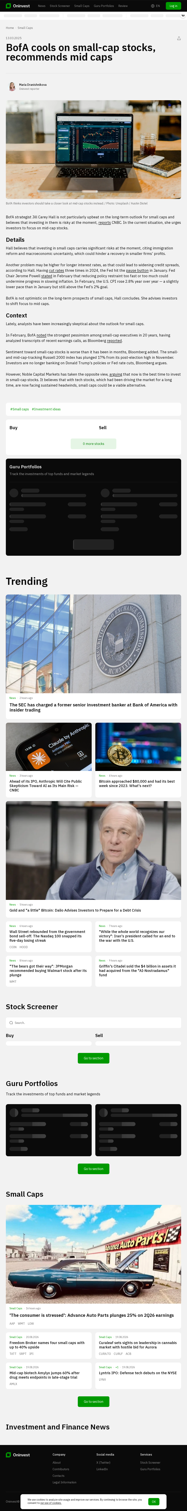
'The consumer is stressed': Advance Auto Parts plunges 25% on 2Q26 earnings (91, 1315)
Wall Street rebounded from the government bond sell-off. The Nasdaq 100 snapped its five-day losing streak (47, 936)
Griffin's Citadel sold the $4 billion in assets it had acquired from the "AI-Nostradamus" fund (137, 970)
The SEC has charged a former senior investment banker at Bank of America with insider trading (93, 707)
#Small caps (19, 409)
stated (46, 275)
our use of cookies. (51, 1503)
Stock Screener (60, 6)
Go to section (93, 1058)
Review (123, 6)
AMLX (13, 1384)
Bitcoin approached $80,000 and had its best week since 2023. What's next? (137, 783)
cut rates (56, 270)
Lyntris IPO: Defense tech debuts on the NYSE (138, 1372)
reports (104, 222)
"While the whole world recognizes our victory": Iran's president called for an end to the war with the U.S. (137, 936)
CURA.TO (105, 1354)
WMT (12, 981)
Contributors (61, 1469)
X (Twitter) (103, 1462)
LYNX (102, 1379)
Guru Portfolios (104, 6)
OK (154, 1502)
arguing (115, 374)
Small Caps (81, 6)
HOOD (24, 947)
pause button (137, 270)
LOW (31, 1323)
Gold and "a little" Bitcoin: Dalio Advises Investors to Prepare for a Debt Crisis (75, 910)
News (41, 6)
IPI (31, 1354)
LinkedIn (102, 1469)
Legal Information (64, 1482)
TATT (12, 1354)
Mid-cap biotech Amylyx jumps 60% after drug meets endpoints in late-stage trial (44, 1375)
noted (41, 335)
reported (114, 340)
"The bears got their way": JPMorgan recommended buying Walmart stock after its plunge (48, 970)
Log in (173, 6)
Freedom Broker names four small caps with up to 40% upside (47, 1345)
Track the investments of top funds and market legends (53, 1094)
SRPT (22, 1354)
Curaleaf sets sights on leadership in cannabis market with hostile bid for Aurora (138, 1345)
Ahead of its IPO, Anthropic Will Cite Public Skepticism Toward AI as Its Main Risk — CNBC (45, 786)
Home (10, 28)
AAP (12, 1323)
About (57, 1462)
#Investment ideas (46, 409)
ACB (128, 1354)
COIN (13, 947)
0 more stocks (93, 444)
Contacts (58, 1476)
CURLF (118, 1354)
